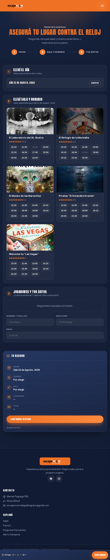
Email (9, 329)
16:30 (24, 152)
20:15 (13, 158)
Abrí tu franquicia (11, 534)
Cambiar (95, 82)
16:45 (24, 211)
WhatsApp (62, 316)
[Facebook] (51, 479)
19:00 (45, 152)
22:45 (35, 158)
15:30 (13, 211)
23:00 (35, 216)
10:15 (13, 147)
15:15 (13, 152)
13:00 (35, 205)
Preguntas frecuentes (14, 530)
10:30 (13, 205)
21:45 (24, 216)
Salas (6, 520)
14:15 (45, 205)
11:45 (24, 205)
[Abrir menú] (102, 5)
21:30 (24, 158)
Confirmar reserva (20, 419)
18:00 (35, 211)
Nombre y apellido (17, 316)
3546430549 (13, 501)
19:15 (45, 211)
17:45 (35, 152)
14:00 (45, 147)
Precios (7, 525)
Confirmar (100, 555)
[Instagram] (59, 479)
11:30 (24, 147)
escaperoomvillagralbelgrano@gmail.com (28, 505)
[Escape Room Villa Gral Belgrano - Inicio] (18, 5)
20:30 (13, 216)
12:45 (35, 147)
